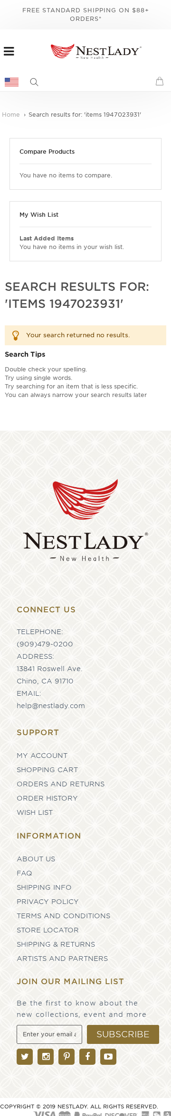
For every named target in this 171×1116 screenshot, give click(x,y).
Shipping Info (44, 887)
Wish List (35, 812)
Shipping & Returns (56, 944)
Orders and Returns (60, 784)
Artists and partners (62, 958)
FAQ (24, 873)
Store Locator (48, 930)
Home (12, 114)
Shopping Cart (47, 770)
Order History (47, 798)
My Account (42, 755)
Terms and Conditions (63, 916)
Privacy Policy (48, 901)
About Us (36, 859)
